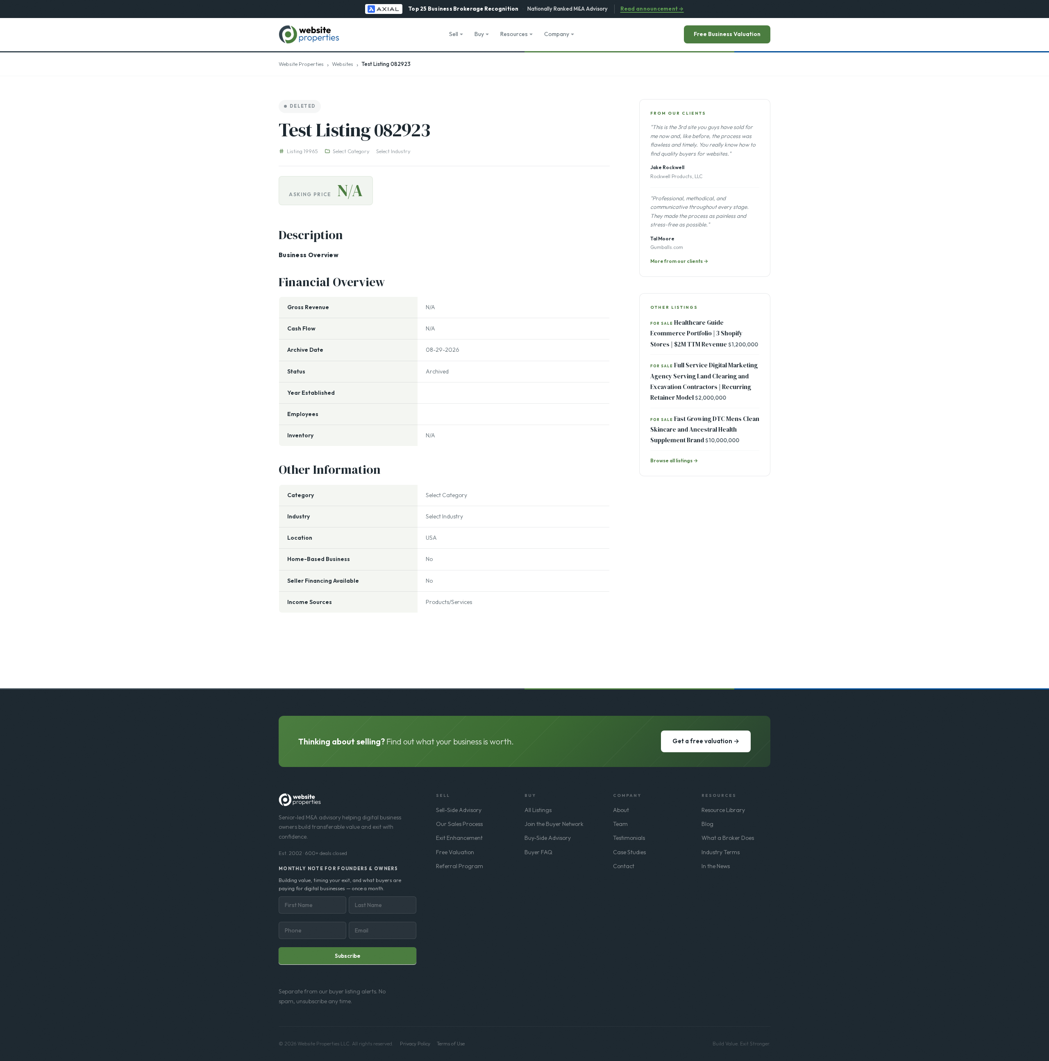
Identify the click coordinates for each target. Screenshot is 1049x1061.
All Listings (538, 810)
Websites (342, 64)
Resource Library (723, 810)
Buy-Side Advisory (547, 838)
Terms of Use (451, 1044)
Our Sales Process (459, 824)
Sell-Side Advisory (458, 810)
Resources (514, 34)
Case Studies (629, 852)
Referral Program (459, 866)
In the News (716, 866)
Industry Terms (721, 852)
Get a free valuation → (705, 741)
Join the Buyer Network (554, 824)
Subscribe (347, 955)
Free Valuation (455, 852)
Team (620, 824)
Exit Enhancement (459, 838)
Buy (479, 34)
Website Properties (301, 64)
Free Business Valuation (727, 34)
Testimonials (629, 838)
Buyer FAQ (538, 852)
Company (556, 34)
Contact (623, 866)
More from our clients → (679, 261)
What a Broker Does (728, 838)
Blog (707, 824)
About (621, 810)
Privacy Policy (415, 1044)
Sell (453, 34)
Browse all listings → (674, 460)
